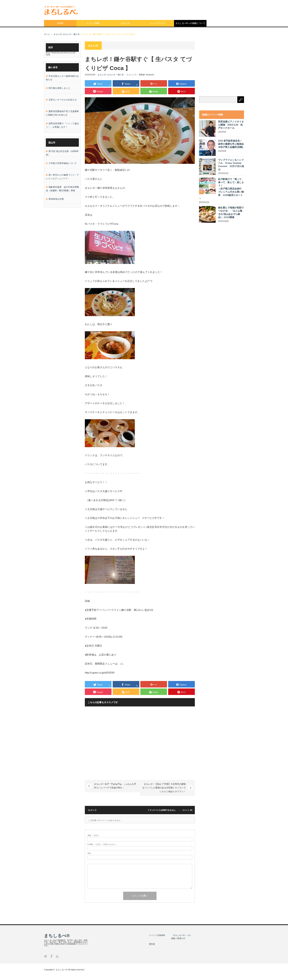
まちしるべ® (57, 935)
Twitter (45, 956)
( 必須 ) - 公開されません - (102, 844)
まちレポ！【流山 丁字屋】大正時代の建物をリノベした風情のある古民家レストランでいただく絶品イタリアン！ (164, 788)
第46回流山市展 (56, 199)
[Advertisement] (183, 9)
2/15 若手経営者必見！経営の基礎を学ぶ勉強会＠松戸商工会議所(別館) (231, 143)
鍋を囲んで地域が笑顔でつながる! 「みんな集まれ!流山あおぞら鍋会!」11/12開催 (231, 212)
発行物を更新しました (59, 88)
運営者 (152, 944)
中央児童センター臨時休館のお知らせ (62, 78)
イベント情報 (92, 23)
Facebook (51, 956)
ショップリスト (157, 23)
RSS (57, 956)
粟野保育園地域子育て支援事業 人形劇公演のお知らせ (62, 113)
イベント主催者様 (157, 935)
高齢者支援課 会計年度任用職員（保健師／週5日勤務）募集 (62, 189)
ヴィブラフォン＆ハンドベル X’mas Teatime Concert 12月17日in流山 (231, 164)
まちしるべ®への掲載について (190, 23)
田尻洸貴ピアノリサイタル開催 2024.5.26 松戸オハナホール (231, 124)
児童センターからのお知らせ (62, 99)
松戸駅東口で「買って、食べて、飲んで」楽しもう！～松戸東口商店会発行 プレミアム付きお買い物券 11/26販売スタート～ (221, 189)
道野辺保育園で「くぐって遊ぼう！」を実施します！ (62, 125)
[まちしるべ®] (61, 10)
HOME (60, 23)
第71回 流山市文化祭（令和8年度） (62, 153)
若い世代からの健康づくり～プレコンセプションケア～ (62, 177)
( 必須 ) (93, 835)
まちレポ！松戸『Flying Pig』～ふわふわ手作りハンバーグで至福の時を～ (115, 786)
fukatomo (150, 75)
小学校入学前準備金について (62, 163)
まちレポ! (125, 23)
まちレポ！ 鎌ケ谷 (71, 34)
